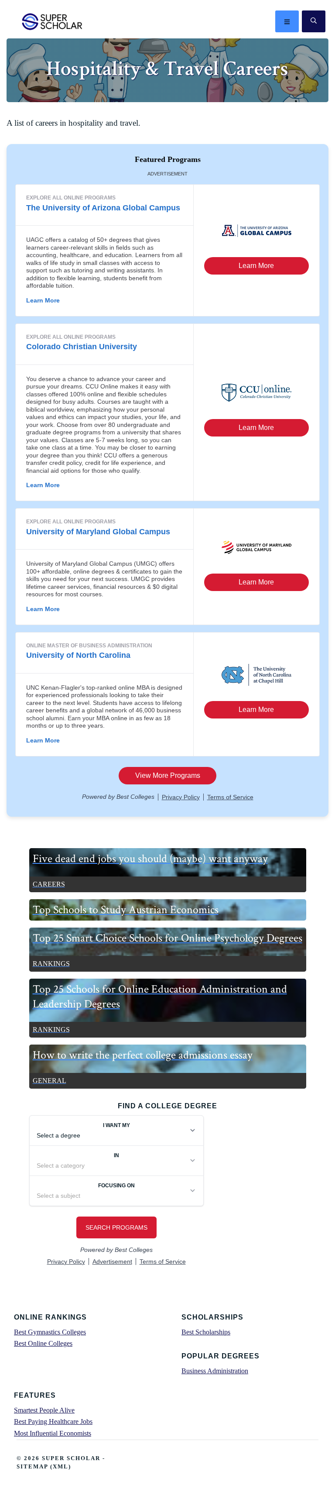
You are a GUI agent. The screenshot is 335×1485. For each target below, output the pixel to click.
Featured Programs (168, 159)
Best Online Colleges (43, 1343)
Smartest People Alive (44, 1410)
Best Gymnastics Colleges (50, 1332)
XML (60, 1466)
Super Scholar (52, 21)
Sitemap (32, 1466)
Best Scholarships (205, 1332)
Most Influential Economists (52, 1433)
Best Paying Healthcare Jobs (53, 1421)
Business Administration (214, 1371)
